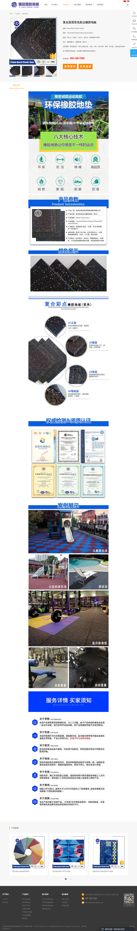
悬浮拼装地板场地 (47, 905)
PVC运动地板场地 (47, 899)
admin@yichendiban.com (94, 902)
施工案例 (77, 4)
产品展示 (66, 4)
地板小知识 (65, 899)
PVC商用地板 (26, 902)
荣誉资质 (5, 902)
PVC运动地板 (26, 899)
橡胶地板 (25, 14)
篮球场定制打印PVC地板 (21, 871)
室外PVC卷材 (26, 905)
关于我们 (54, 4)
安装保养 (64, 902)
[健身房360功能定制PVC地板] (68, 852)
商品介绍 (16, 85)
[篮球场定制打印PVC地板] (28, 852)
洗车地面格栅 (26, 915)
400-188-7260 (91, 898)
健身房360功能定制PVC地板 (62, 871)
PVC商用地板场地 (47, 902)
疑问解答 (89, 4)
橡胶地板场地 (46, 909)
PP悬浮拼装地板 (27, 912)
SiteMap (132, 926)
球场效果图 (65, 905)
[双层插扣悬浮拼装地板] (109, 852)
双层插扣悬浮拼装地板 (101, 871)
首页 (46, 4)
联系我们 (100, 4)
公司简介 (5, 899)
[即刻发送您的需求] (70, 68)
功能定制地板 (26, 909)
